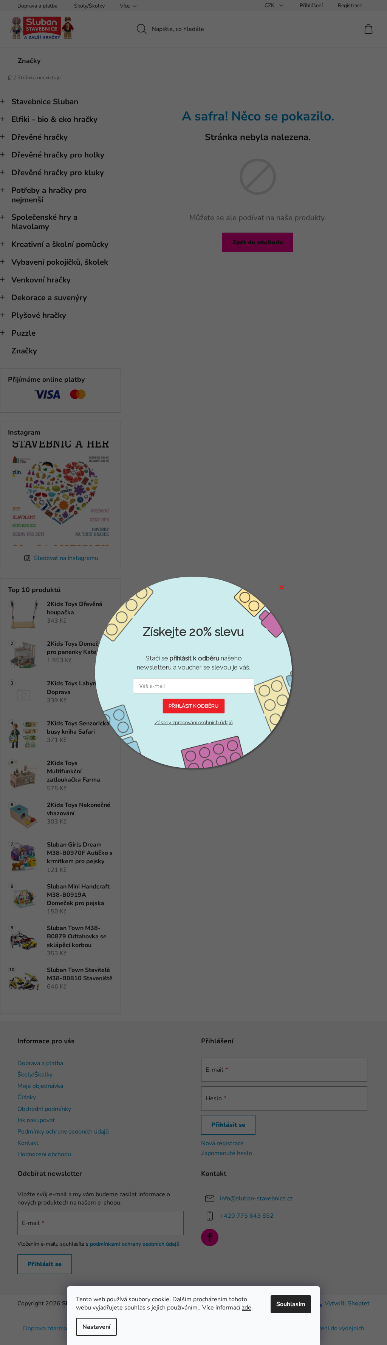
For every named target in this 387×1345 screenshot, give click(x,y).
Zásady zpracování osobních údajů (194, 722)
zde (246, 1307)
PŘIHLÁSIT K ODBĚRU (193, 706)
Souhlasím (290, 1304)
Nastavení (96, 1327)
